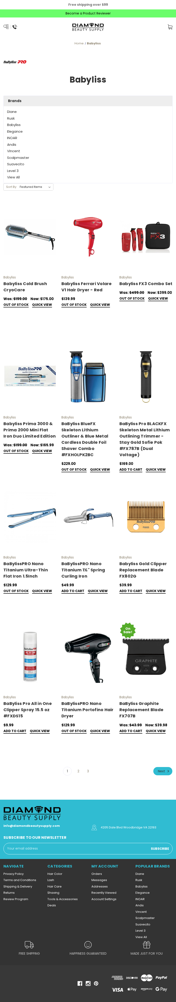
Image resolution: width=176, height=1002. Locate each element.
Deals (51, 905)
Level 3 (13, 170)
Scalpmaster (18, 157)
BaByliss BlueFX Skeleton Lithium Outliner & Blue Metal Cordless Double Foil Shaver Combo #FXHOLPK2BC (84, 439)
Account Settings (103, 899)
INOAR (12, 137)
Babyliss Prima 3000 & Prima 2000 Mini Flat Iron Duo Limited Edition (29, 430)
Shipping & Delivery (17, 886)
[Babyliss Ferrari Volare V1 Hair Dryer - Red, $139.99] (88, 237)
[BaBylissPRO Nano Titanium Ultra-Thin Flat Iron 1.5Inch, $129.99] (30, 517)
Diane (12, 111)
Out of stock (16, 305)
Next (162, 771)
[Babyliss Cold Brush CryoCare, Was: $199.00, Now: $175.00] (30, 237)
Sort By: (11, 187)
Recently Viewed (103, 892)
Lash (50, 880)
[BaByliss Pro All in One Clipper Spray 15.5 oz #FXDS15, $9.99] (30, 657)
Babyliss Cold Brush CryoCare (25, 287)
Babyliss (14, 124)
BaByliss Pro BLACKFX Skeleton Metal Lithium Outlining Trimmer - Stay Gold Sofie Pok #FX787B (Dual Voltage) (144, 439)
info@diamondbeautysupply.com (31, 826)
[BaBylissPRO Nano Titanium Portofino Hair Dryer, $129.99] (88, 657)
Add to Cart (130, 470)
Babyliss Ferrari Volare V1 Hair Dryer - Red (86, 287)
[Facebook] (79, 983)
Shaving (53, 892)
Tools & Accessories (62, 899)
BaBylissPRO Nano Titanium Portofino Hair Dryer (87, 710)
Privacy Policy (13, 874)
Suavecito (15, 164)
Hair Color (54, 874)
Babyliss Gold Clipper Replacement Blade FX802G (143, 570)
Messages (99, 880)
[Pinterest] (96, 983)
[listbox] (36, 186)
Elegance (15, 131)
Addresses (99, 886)
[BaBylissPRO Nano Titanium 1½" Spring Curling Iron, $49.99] (88, 517)
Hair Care (54, 886)
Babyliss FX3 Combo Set (146, 283)
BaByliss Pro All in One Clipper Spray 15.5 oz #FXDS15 (27, 710)
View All (13, 177)
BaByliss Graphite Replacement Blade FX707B (141, 710)
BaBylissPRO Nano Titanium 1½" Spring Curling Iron (83, 570)
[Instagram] (88, 983)
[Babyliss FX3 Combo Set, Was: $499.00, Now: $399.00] (146, 237)
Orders (96, 874)
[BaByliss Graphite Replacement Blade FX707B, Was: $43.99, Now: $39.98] (146, 657)
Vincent (13, 151)
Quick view (42, 305)
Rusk (11, 118)
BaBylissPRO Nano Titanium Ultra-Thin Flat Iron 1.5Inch (25, 570)
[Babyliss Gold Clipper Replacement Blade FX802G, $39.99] (146, 517)
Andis (11, 144)
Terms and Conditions (19, 880)
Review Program (15, 899)
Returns (9, 892)
